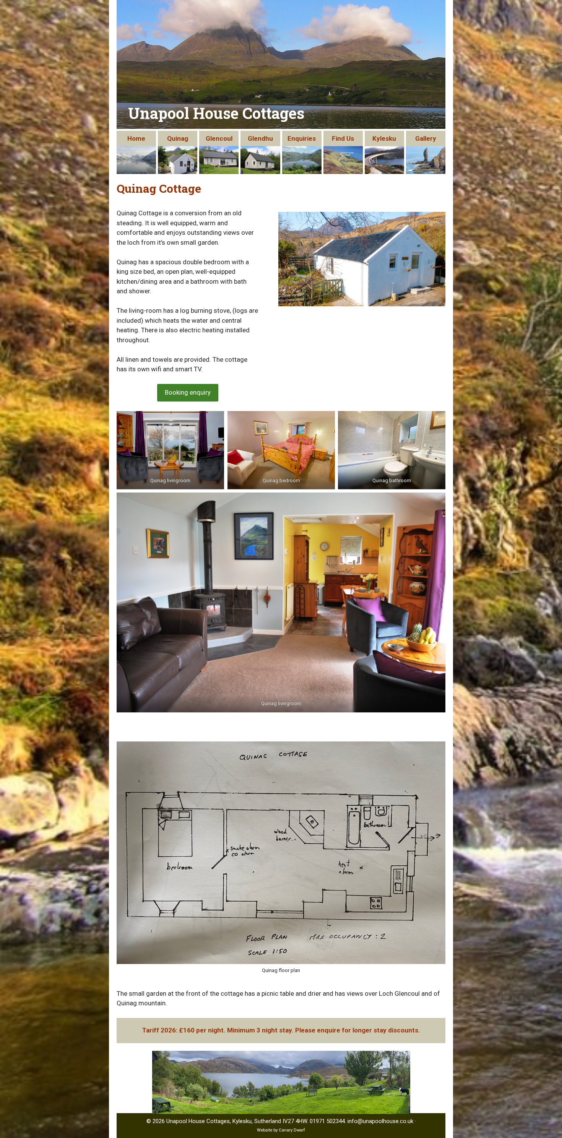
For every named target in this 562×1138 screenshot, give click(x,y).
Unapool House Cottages (216, 113)
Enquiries (301, 138)
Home (136, 138)
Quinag (177, 138)
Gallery (425, 138)
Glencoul (219, 138)
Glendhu (260, 138)
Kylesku (384, 138)
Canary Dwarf (292, 1130)
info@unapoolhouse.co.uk (380, 1121)
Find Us (343, 138)
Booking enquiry (188, 392)
